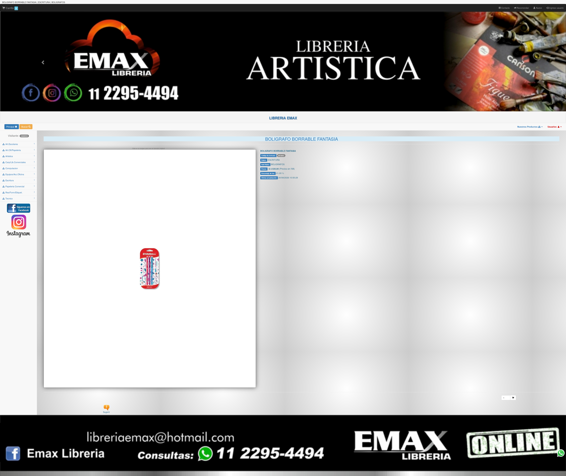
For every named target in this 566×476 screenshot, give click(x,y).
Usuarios (552, 126)
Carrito (11, 8)
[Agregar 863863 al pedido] (513, 397)
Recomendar (522, 7)
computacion (11, 168)
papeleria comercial (14, 186)
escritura (9, 180)
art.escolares (11, 144)
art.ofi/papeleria (13, 150)
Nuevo (538, 7)
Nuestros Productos (527, 126)
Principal (10, 126)
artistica (9, 156)
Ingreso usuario (556, 7)
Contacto (505, 7)
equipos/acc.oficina (14, 174)
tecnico (9, 198)
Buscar (24, 126)
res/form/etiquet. (13, 192)
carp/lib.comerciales (15, 162)
